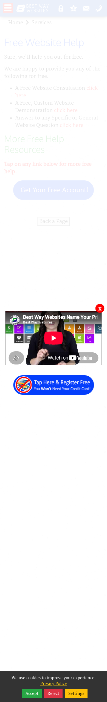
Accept (32, 693)
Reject (53, 693)
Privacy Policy (53, 683)
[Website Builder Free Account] (53, 382)
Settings (76, 693)
